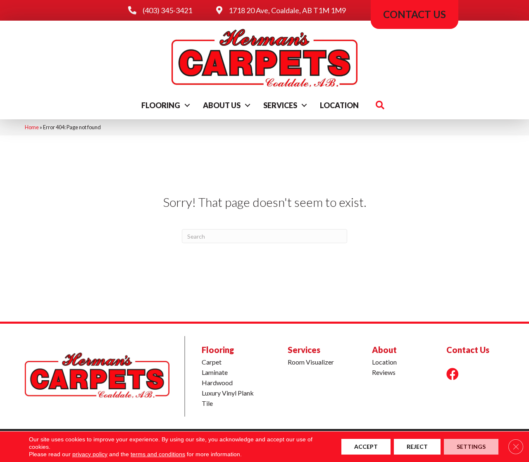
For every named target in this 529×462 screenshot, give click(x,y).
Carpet (212, 362)
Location (339, 105)
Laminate (215, 372)
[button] (187, 105)
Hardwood (217, 382)
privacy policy (89, 454)
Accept (366, 446)
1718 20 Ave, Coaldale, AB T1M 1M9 (287, 10)
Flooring (160, 105)
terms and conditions (158, 454)
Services (280, 105)
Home (32, 127)
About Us (222, 105)
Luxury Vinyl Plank (228, 393)
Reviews (384, 372)
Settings (471, 446)
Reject (417, 446)
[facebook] (452, 373)
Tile (207, 403)
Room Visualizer (311, 362)
